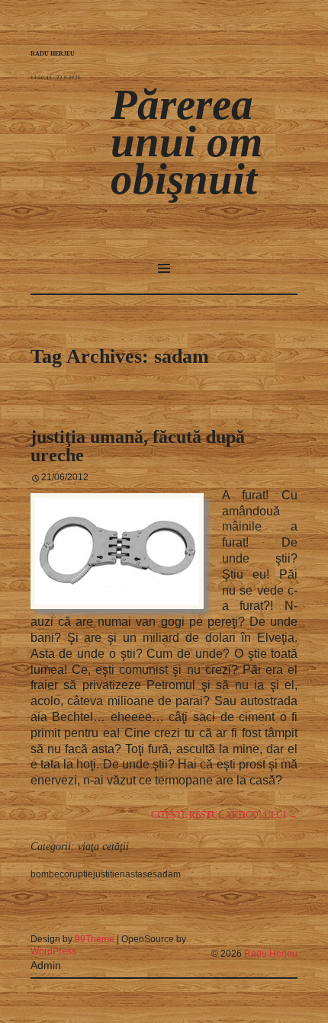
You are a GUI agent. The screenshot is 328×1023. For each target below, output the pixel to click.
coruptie (76, 874)
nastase (136, 874)
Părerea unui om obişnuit (186, 141)
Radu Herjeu (270, 953)
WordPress (53, 951)
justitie (106, 874)
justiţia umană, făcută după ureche (138, 446)
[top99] (262, 933)
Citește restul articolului (224, 815)
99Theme (94, 939)
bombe (45, 874)
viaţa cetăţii (103, 846)
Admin (46, 965)
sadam (167, 874)
